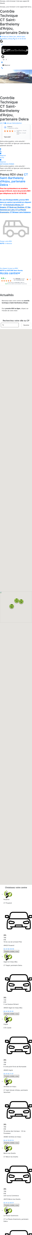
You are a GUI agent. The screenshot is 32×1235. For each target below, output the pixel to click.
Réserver (7, 65)
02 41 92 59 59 (9, 936)
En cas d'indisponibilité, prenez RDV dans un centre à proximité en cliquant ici (15, 189)
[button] (10, 260)
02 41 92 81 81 (8, 999)
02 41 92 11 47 (8, 1061)
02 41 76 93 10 (9, 1128)
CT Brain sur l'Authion (15, 195)
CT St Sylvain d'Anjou (12, 192)
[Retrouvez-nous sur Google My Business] (1, 41)
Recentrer (26, 312)
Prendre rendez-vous (11, 939)
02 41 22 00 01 (9, 1190)
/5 (11, 111)
